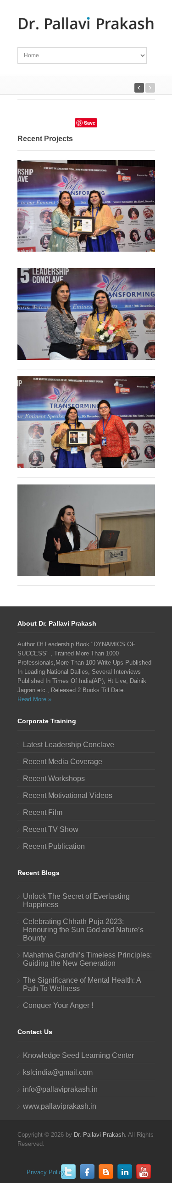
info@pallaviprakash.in (60, 1089)
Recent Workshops (54, 778)
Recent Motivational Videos (67, 795)
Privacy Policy (46, 1172)
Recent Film (42, 812)
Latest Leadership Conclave (68, 744)
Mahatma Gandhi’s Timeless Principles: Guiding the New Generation (87, 959)
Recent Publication (54, 846)
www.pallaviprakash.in (59, 1106)
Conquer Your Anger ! (58, 1005)
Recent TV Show (50, 829)
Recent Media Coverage (62, 761)
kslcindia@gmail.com (58, 1072)
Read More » (34, 699)
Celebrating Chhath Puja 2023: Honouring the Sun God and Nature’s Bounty (83, 930)
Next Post (139, 88)
